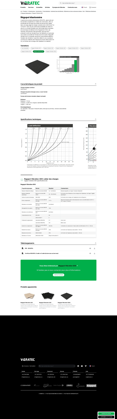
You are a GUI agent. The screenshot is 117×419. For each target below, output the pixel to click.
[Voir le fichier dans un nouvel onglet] (90, 248)
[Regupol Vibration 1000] (66, 295)
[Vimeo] (85, 366)
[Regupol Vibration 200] (29, 295)
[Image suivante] (94, 148)
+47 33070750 (38, 374)
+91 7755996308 (90, 374)
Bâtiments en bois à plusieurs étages (73, 11)
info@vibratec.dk (51, 377)
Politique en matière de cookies (54, 393)
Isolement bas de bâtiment (57, 11)
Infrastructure (31, 11)
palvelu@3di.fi (76, 377)
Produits (25, 11)
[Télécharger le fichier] (94, 248)
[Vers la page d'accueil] (28, 359)
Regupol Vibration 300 (45, 302)
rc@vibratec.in (89, 377)
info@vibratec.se (26, 377)
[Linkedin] (78, 366)
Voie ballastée (46, 11)
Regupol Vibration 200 (27, 302)
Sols (84, 11)
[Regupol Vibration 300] (48, 295)
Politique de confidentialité (71, 393)
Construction (39, 11)
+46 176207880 (25, 374)
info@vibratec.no (38, 377)
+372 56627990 (64, 374)
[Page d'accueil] (30, 4)
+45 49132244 (50, 374)
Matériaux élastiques (91, 11)
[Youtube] (81, 366)
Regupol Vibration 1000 (64, 302)
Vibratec (42, 393)
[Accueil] (21, 11)
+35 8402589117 (77, 374)
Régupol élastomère (26, 13)
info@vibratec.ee (64, 377)
